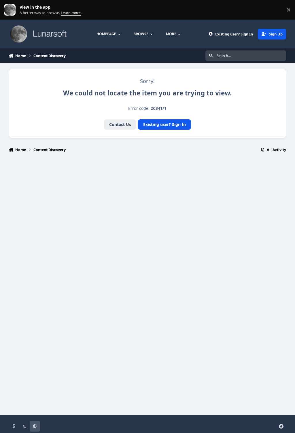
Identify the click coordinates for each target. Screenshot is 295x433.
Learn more (11, 10)
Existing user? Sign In (164, 124)
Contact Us (120, 124)
